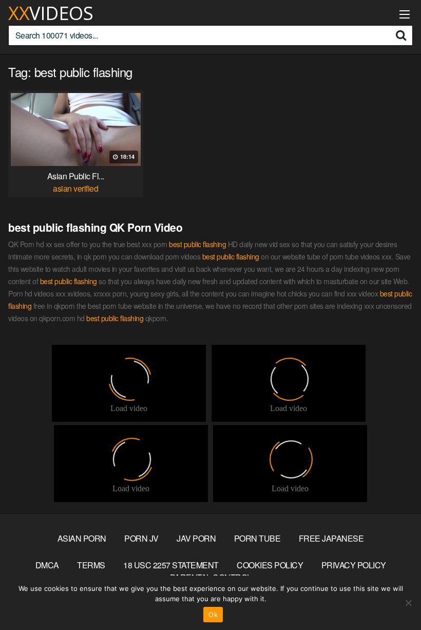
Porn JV (141, 538)
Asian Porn (82, 538)
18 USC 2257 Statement (171, 565)
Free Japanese (331, 538)
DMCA (47, 565)
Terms (91, 565)
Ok (213, 614)
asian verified (75, 188)
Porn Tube (257, 538)
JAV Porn (196, 538)
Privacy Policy (353, 565)
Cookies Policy (270, 565)
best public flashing (197, 244)
